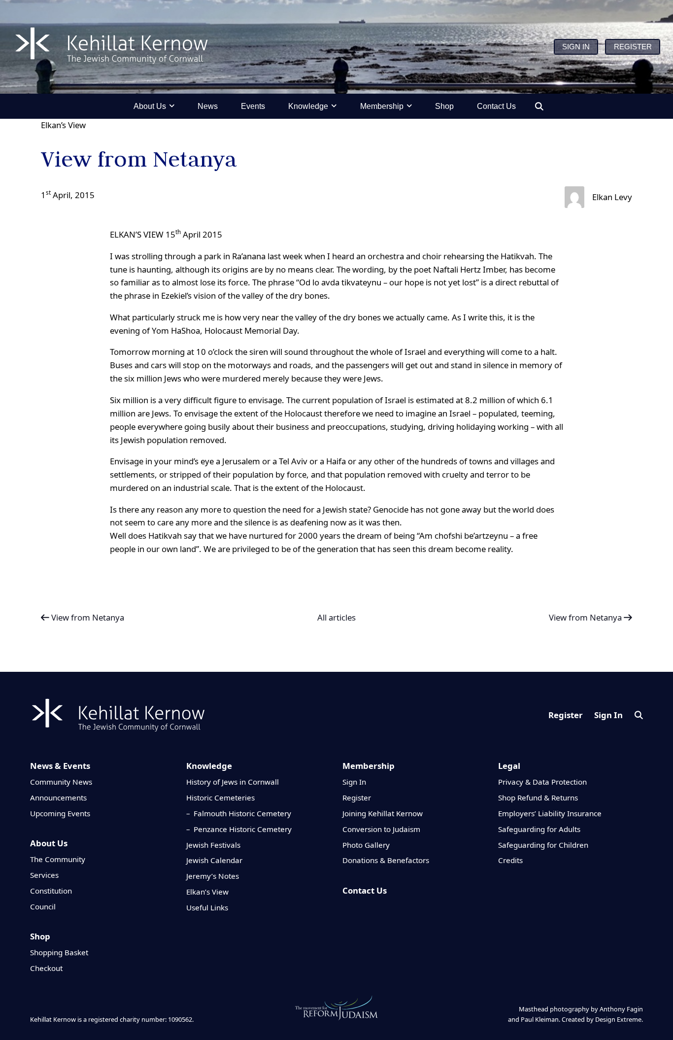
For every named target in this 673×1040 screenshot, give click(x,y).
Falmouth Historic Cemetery (242, 813)
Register (565, 715)
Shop (40, 936)
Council (43, 906)
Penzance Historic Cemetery (243, 829)
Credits (510, 860)
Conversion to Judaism (381, 829)
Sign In (608, 715)
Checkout (46, 968)
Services (44, 875)
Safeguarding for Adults (539, 829)
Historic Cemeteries (220, 797)
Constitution (51, 891)
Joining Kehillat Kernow (382, 813)
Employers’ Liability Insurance (550, 813)
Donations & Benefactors (385, 860)
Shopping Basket (59, 952)
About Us (48, 843)
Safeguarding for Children (543, 845)
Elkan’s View (63, 125)
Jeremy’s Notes (212, 876)
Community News (61, 782)
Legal (509, 765)
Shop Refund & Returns (538, 797)
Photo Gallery (366, 845)
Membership (368, 765)
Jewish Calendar (214, 860)
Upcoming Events (60, 813)
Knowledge (209, 765)
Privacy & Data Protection (542, 782)
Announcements (58, 797)
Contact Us (364, 890)
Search (639, 715)
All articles (336, 618)
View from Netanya (86, 617)
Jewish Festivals (213, 845)
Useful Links (207, 907)
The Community (57, 859)
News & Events (60, 765)
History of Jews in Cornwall (232, 782)
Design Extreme (618, 1019)
